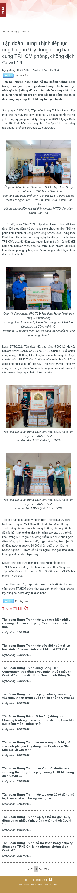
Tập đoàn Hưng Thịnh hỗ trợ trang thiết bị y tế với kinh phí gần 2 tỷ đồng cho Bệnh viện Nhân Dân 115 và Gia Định (36, 746)
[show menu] (5, 5)
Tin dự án (25, 31)
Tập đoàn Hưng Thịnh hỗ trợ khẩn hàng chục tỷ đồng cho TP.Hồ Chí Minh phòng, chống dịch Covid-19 (37, 846)
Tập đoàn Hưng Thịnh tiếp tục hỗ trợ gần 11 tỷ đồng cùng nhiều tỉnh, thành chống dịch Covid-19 (37, 820)
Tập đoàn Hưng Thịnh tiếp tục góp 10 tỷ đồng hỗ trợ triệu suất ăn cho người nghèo (38, 796)
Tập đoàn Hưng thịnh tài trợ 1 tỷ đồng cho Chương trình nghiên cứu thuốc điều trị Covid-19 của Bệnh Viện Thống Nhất (38, 720)
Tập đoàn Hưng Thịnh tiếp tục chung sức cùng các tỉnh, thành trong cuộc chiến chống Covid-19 (38, 695)
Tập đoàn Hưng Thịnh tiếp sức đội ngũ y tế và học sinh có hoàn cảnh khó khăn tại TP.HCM (36, 647)
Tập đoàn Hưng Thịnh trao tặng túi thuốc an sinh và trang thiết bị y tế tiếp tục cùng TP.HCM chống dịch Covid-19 (38, 772)
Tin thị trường (10, 31)
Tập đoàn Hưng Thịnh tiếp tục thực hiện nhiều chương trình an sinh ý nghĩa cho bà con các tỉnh (36, 623)
